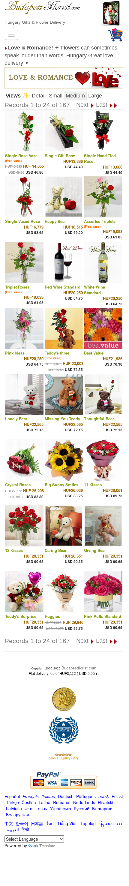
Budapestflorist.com (79, 668)
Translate (47, 846)
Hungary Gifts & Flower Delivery (34, 22)
